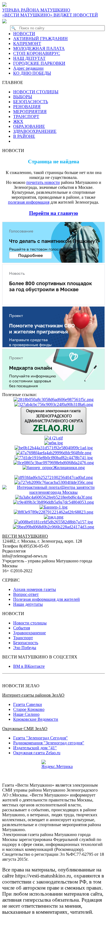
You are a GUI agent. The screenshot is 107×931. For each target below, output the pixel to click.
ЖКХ (18, 121)
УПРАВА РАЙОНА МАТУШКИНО (36, 10)
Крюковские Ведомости (35, 719)
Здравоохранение (29, 632)
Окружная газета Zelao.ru (36, 752)
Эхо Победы (24, 647)
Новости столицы (30, 623)
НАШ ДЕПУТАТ (29, 58)
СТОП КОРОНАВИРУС (36, 53)
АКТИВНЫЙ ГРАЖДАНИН (40, 38)
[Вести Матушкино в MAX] (5, 21)
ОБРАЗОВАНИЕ (29, 126)
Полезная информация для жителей (46, 599)
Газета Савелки (27, 704)
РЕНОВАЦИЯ (27, 106)
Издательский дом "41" (35, 747)
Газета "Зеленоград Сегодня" (40, 738)
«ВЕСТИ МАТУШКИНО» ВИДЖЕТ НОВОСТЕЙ (50, 15)
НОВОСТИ (24, 33)
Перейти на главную (53, 213)
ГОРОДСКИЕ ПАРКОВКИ (39, 63)
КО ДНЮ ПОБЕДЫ (32, 73)
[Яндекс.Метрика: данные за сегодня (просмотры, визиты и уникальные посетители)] (57, 764)
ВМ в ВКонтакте (29, 666)
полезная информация (28, 202)
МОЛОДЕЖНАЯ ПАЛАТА (39, 48)
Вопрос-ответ (26, 594)
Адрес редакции (28, 68)
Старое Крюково (28, 709)
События (21, 628)
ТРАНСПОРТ (26, 116)
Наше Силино (26, 714)
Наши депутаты (28, 604)
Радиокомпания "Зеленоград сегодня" (48, 743)
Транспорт (23, 637)
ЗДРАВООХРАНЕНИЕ (35, 131)
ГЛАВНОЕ (14, 82)
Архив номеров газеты (34, 589)
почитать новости (43, 182)
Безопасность (25, 642)
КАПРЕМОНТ (27, 43)
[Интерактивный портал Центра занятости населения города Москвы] (53, 492)
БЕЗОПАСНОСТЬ (30, 101)
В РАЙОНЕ (24, 136)
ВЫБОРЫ (22, 96)
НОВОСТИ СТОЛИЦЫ (35, 91)
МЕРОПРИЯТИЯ (30, 111)
